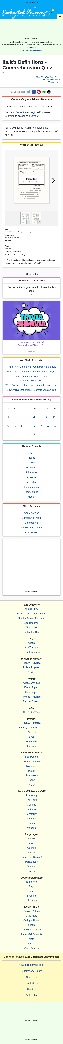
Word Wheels (31, 948)
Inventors (32, 895)
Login (27, 2)
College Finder (31, 920)
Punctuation (31, 532)
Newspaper (31, 692)
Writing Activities (32, 696)
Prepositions (31, 482)
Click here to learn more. (31, 51)
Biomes (31, 732)
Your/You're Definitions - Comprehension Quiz (31, 371)
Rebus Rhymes (31, 667)
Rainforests (31, 775)
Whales (31, 784)
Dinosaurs (31, 746)
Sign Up (35, 2)
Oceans (31, 818)
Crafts (31, 643)
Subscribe (21, 112)
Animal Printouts (32, 723)
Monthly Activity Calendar (31, 618)
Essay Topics (31, 687)
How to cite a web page (31, 965)
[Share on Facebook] (34, 92)
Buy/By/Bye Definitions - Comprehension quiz (31, 390)
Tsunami (31, 823)
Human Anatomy (31, 761)
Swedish (31, 871)
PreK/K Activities (31, 663)
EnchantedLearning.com (45, 956)
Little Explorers (31, 652)
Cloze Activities (31, 683)
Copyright (9, 956)
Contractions (31, 522)
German (31, 848)
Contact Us (32, 983)
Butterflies (31, 741)
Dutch (31, 838)
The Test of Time (32, 712)
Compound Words (31, 518)
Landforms (31, 814)
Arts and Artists (31, 911)
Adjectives (31, 472)
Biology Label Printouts (31, 727)
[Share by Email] (44, 92)
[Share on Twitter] (29, 92)
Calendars (31, 915)
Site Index (31, 627)
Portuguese (31, 862)
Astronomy (31, 795)
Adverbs (31, 477)
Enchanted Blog (31, 632)
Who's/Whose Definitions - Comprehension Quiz (31, 385)
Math (31, 939)
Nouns (31, 457)
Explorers (31, 882)
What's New (31, 609)
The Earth (31, 800)
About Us (31, 989)
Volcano (31, 828)
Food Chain (31, 756)
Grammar (5, 73)
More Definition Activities (47, 77)
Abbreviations (31, 513)
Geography (32, 891)
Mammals (31, 766)
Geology (31, 804)
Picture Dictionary (50, 79)
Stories (31, 672)
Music (31, 943)
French (31, 843)
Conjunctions (31, 487)
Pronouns (31, 467)
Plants (31, 771)
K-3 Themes (31, 647)
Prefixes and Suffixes (31, 527)
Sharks (31, 780)
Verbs (31, 462)
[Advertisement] (31, 29)
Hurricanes (31, 809)
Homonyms (53, 82)
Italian (31, 852)
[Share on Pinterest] (39, 92)
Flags (31, 886)
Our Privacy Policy (32, 971)
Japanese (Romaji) (31, 857)
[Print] (49, 92)
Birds (31, 736)
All (31, 453)
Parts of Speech (31, 701)
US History (31, 900)
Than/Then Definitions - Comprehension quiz (31, 366)
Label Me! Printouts (31, 934)
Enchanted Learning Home (31, 613)
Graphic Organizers (31, 929)
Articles (32, 497)
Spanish (31, 866)
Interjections (31, 492)
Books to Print (31, 623)
